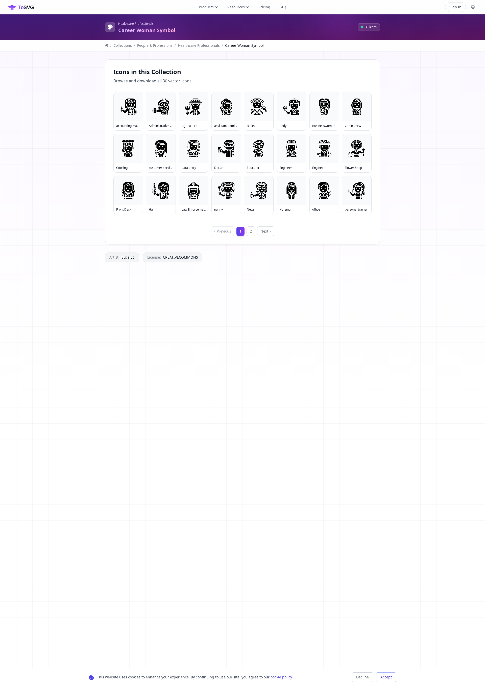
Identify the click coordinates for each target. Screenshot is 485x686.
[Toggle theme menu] (473, 7)
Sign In (455, 7)
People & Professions (155, 45)
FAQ (282, 7)
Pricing (264, 7)
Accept (386, 677)
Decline (362, 677)
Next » (265, 231)
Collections (122, 45)
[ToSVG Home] (25, 7)
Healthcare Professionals (136, 24)
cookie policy (281, 677)
